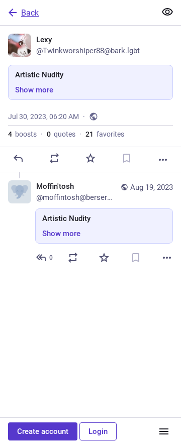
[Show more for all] (167, 12)
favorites (104, 134)
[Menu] (164, 431)
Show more (34, 89)
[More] (163, 160)
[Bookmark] (127, 158)
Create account (42, 431)
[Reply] (18, 158)
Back (30, 13)
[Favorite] (90, 158)
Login (98, 431)
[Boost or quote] (54, 158)
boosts (22, 134)
